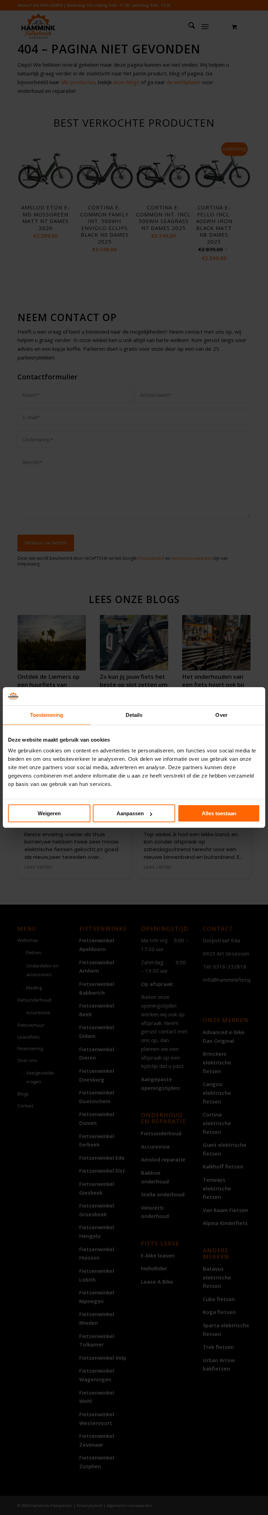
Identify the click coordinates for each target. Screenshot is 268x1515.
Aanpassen (130, 813)
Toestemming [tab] (46, 715)
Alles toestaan (219, 813)
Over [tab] (221, 715)
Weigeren (49, 813)
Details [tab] (134, 715)
